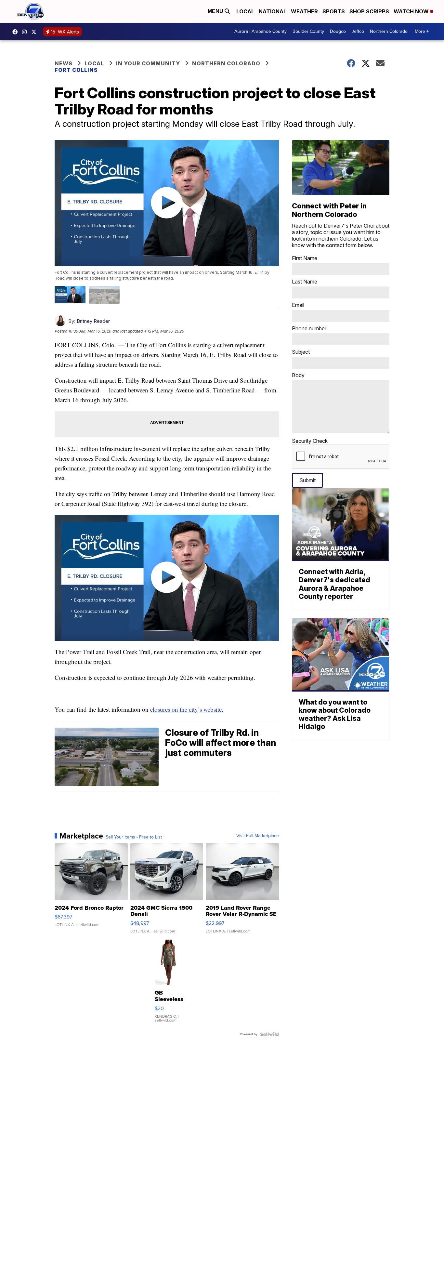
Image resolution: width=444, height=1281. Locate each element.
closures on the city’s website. (186, 709)
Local (245, 11)
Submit (307, 480)
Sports (333, 11)
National (272, 11)
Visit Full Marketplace (257, 836)
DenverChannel (35, 31)
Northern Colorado (389, 31)
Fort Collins (76, 70)
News (63, 63)
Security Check (310, 441)
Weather (304, 11)
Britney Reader (93, 321)
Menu (216, 11)
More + (422, 31)
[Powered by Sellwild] (269, 1034)
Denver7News (16, 31)
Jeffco (358, 31)
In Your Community (148, 63)
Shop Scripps (369, 11)
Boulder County (308, 31)
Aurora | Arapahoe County (260, 31)
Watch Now (412, 11)
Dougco (338, 31)
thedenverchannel (26, 31)
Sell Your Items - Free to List (134, 837)
